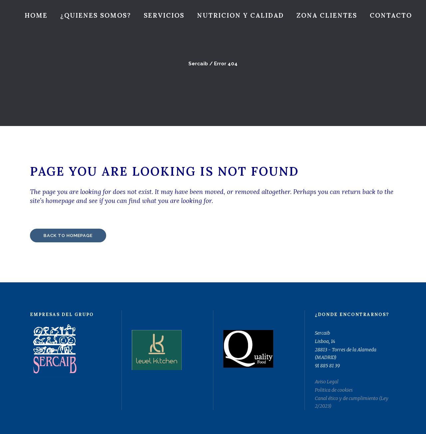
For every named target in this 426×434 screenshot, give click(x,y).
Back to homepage (68, 235)
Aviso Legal (326, 382)
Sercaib (198, 64)
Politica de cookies (334, 390)
